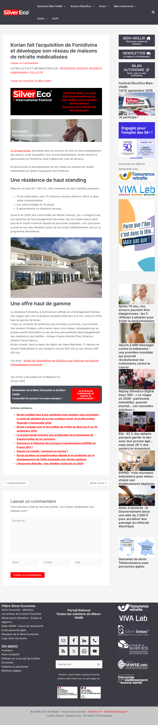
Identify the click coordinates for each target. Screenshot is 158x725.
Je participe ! (128, 117)
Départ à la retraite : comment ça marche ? (42, 451)
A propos (7, 650)
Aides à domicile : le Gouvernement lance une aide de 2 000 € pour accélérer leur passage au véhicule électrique (134, 517)
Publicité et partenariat (15, 666)
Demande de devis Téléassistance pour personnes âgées (134, 562)
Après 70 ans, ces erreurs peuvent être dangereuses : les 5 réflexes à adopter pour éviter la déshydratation (136, 313)
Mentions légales (11, 670)
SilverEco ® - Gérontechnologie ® (108, 711)
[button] (63, 6)
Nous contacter (11, 654)
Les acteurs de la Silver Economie (21, 613)
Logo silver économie (14, 638)
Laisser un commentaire (24, 63)
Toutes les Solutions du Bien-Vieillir (30, 80)
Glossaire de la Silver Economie (20, 634)
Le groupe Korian (20, 150)
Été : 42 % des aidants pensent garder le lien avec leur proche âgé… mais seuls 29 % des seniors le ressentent (136, 441)
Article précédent (16, 483)
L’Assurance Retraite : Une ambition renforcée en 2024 (50, 463)
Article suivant (98, 483)
